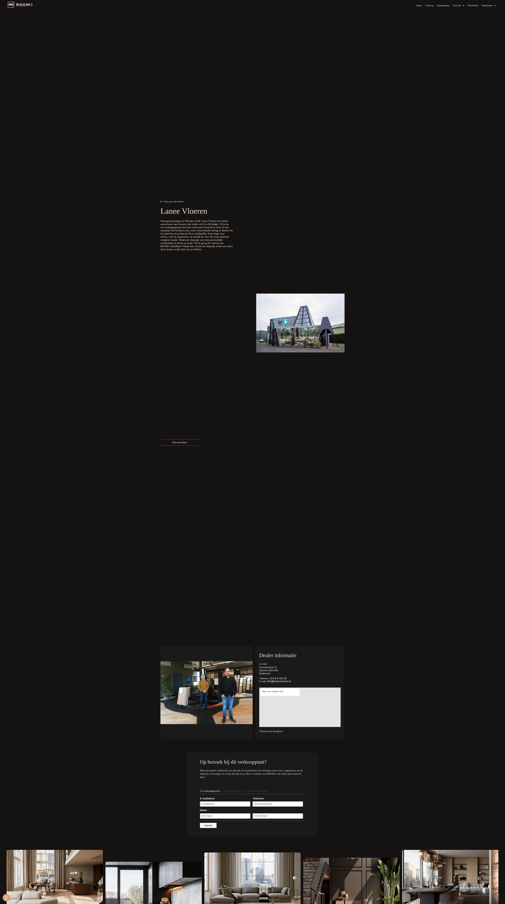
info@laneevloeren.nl (279, 681)
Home (419, 5)
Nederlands (487, 5)
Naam (204, 810)
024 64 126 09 (278, 678)
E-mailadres (208, 798)
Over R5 (457, 5)
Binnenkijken (443, 5)
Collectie (429, 5)
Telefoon (259, 798)
